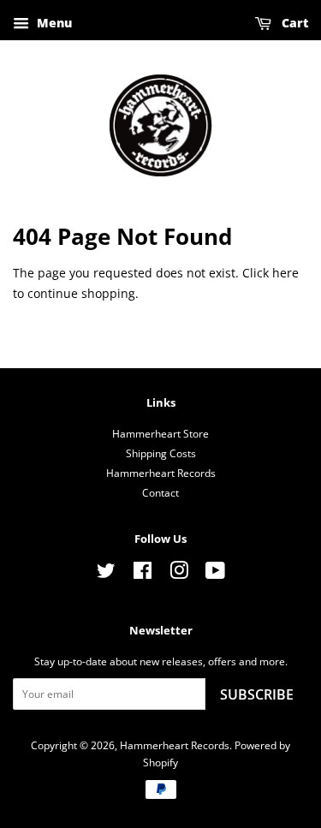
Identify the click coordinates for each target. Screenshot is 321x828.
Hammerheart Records (161, 473)
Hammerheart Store (160, 433)
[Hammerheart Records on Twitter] (106, 574)
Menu (52, 23)
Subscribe (257, 694)
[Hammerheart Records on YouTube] (215, 574)
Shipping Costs (161, 453)
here (285, 273)
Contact (160, 492)
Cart (293, 23)
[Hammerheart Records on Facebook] (142, 574)
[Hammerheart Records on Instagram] (178, 574)
